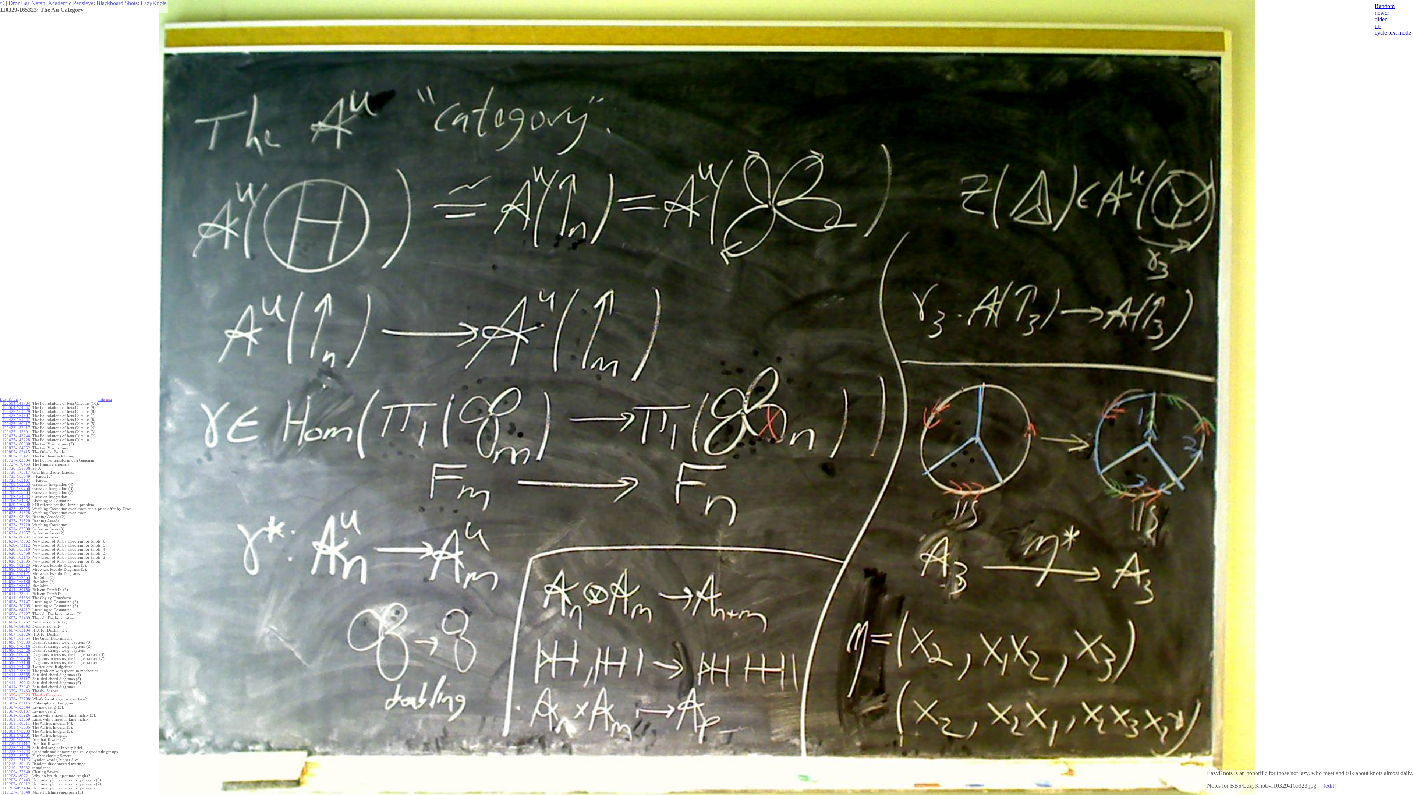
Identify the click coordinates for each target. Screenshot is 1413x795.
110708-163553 (16, 485)
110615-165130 (16, 582)
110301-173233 (16, 731)
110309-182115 (16, 703)
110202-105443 (16, 780)
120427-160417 (16, 424)
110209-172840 (16, 772)
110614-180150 (16, 590)
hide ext (105, 400)
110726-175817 (16, 472)
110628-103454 (16, 517)
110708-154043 (16, 497)
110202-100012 (16, 784)
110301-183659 (16, 719)
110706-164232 (16, 501)
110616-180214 (16, 570)
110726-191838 (16, 468)
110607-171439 (16, 618)
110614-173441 (16, 594)
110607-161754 (16, 638)
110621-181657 (16, 533)
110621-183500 (16, 529)
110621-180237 (16, 537)
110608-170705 (16, 606)
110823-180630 (16, 444)
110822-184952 (16, 448)
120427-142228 (16, 440)
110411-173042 (16, 687)
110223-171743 (16, 752)
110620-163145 (16, 557)
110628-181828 (16, 513)
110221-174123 (16, 760)
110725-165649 (16, 476)
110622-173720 (16, 525)
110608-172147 (16, 602)
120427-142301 (16, 432)
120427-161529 (16, 412)
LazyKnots (153, 3)
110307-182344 (16, 707)
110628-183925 (16, 509)
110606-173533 (16, 642)
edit (1329, 785)
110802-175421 (16, 456)
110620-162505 (16, 561)
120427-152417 (16, 428)
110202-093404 (16, 788)
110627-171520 (16, 521)
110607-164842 (16, 626)
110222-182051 (16, 756)
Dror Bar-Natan (26, 3)
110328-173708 (16, 699)
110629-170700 (16, 505)
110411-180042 (16, 683)
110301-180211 (16, 723)
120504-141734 (16, 404)
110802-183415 (16, 452)
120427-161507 (16, 416)
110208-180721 (16, 776)
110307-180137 (16, 711)
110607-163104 (16, 630)
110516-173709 (16, 659)
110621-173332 (16, 541)
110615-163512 (16, 586)
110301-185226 (16, 715)
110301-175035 (16, 727)
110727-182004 (16, 460)
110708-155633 (16, 493)
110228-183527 (16, 740)
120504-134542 (16, 408)
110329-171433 (16, 691)
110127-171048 (16, 792)
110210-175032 (16, 768)
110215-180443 (16, 764)
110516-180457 (16, 655)
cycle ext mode (1393, 32)
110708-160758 (16, 489)
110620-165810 (16, 549)
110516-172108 (16, 663)
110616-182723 (16, 565)
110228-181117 (16, 744)
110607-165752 (16, 622)
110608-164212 (16, 610)
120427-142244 (16, 436)
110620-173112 (16, 545)
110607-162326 (16, 634)
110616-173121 (16, 574)
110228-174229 (16, 748)
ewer (1382, 13)
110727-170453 (16, 464)
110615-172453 (16, 578)
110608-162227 (16, 614)
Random (1385, 6)
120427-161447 (16, 420)
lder (1381, 19)
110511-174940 (16, 667)
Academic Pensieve (70, 3)
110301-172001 (16, 736)
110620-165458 (16, 553)
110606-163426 (16, 651)
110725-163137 (16, 480)
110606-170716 (16, 646)
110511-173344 (16, 671)
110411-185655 (16, 675)
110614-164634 (16, 598)
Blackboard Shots (117, 3)
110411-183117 (16, 679)
